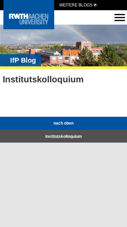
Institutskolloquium (63, 136)
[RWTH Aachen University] (28, 27)
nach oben (63, 123)
